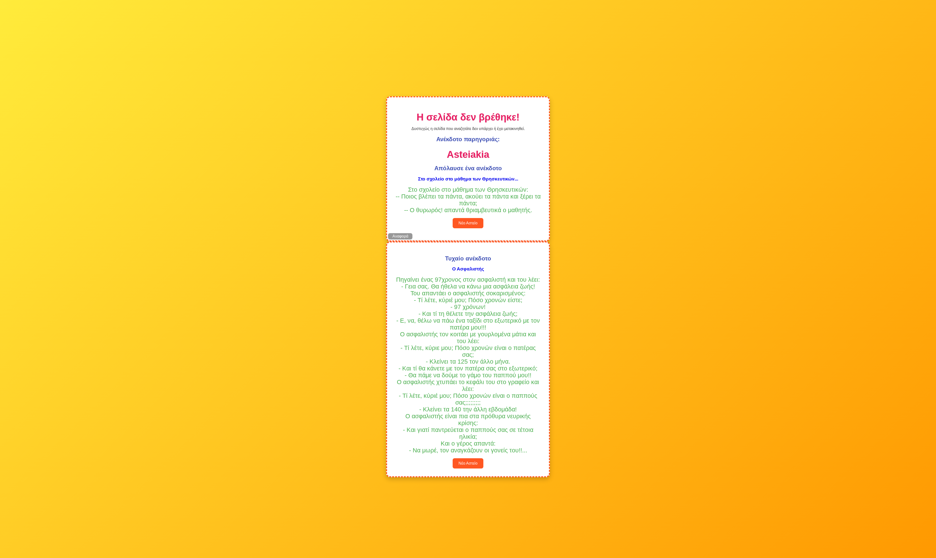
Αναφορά (400, 236)
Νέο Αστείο (468, 223)
